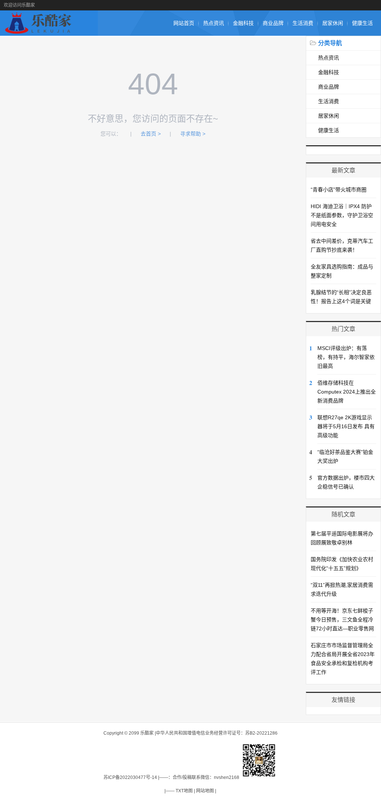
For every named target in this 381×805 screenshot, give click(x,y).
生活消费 (302, 23)
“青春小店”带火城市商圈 (338, 189)
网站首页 (183, 23)
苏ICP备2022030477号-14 (130, 777)
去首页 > (151, 134)
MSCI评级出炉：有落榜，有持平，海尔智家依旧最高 (346, 357)
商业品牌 (273, 23)
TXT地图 (184, 790)
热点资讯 (213, 23)
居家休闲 (332, 23)
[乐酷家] (40, 32)
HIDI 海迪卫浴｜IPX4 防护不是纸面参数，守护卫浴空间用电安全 (342, 215)
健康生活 (362, 23)
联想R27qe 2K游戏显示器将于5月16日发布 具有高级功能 (346, 426)
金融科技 (243, 23)
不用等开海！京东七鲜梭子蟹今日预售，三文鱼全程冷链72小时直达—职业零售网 (342, 619)
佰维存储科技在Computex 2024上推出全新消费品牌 (346, 392)
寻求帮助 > (192, 134)
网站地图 (205, 790)
